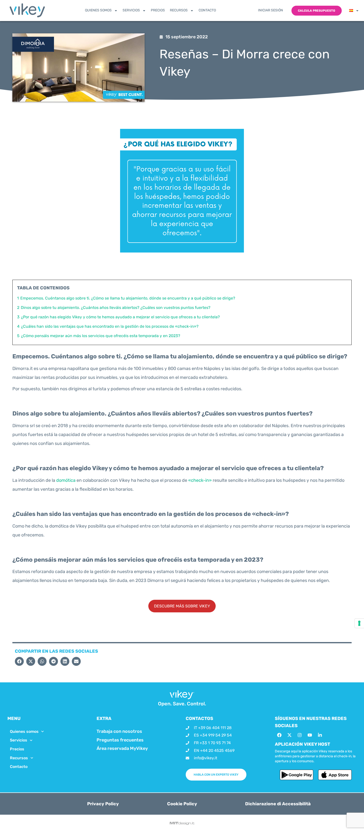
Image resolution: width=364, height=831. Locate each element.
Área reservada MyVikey (122, 748)
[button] (19, 661)
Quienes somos (98, 10)
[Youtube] (309, 735)
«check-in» (200, 480)
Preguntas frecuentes (120, 740)
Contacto (207, 10)
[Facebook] (279, 735)
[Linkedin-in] (319, 735)
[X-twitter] (289, 735)
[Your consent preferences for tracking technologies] (359, 623)
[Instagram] (299, 735)
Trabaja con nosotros (119, 731)
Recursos (179, 10)
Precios (158, 10)
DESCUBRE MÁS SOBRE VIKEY (182, 606)
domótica (66, 480)
